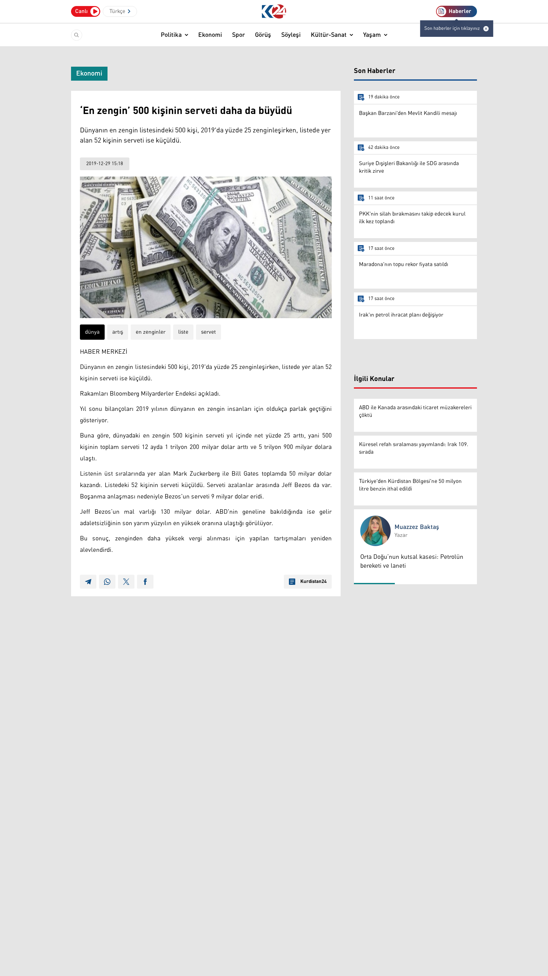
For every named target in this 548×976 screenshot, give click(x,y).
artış (117, 332)
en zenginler (151, 332)
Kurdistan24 (313, 581)
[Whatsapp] (107, 582)
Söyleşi (291, 34)
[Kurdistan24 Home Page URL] (274, 11)
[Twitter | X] (126, 582)
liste (183, 332)
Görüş (263, 34)
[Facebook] (145, 582)
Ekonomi (210, 34)
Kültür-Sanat (329, 35)
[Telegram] (88, 582)
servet (208, 332)
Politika (171, 35)
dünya (92, 332)
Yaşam (372, 35)
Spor (238, 34)
